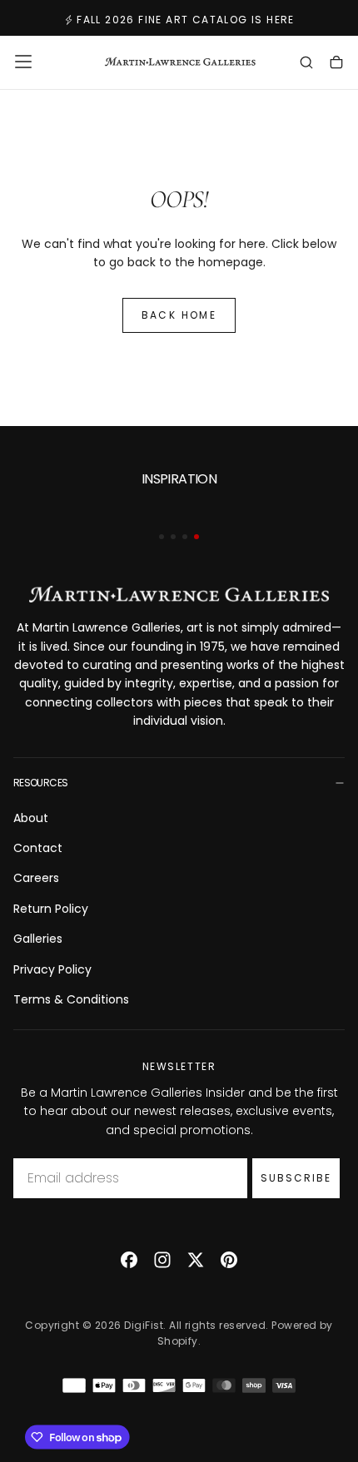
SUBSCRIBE (296, 1178)
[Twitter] (196, 1260)
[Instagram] (162, 1260)
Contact (37, 848)
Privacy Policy (52, 969)
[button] (23, 62)
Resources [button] (40, 783)
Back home (179, 315)
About (30, 818)
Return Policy (50, 908)
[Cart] (336, 64)
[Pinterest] (229, 1260)
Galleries (37, 938)
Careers (36, 878)
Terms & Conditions (71, 999)
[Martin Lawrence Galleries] (179, 594)
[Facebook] (129, 1260)
